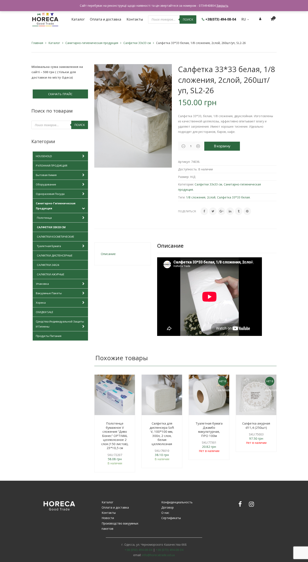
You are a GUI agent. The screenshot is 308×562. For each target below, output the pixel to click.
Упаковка (42, 284)
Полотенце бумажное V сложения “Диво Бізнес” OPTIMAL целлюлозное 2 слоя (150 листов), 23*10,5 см (114, 435)
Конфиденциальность (177, 502)
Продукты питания (48, 336)
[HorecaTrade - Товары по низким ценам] (45, 19)
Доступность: (187, 169)
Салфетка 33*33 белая (233, 197)
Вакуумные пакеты (49, 293)
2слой (211, 197)
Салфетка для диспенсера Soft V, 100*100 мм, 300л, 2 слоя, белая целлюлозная (162, 433)
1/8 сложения (195, 197)
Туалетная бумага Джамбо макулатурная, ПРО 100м (209, 429)
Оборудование (46, 184)
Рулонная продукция (51, 165)
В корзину (222, 146)
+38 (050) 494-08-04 (138, 550)
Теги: (181, 197)
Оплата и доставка (115, 507)
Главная (37, 43)
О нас (165, 513)
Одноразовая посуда (50, 194)
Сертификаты (171, 518)
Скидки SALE (44, 312)
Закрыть (222, 6)
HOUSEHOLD (44, 156)
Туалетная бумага (49, 246)
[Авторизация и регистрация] (260, 19)
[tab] (122, 254)
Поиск (188, 19)
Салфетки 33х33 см (137, 43)
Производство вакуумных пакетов (120, 526)
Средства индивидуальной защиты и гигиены (60, 324)
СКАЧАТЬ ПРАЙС (60, 94)
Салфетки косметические (55, 236)
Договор (167, 507)
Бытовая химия (46, 175)
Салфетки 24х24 (48, 265)
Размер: (183, 177)
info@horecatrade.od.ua (158, 555)
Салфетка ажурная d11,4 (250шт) (256, 425)
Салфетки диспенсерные (54, 255)
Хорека (41, 302)
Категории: (186, 184)
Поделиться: (187, 211)
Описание (108, 254)
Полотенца (44, 218)
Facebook (240, 504)
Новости (108, 518)
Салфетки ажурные (50, 274)
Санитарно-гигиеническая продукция (91, 43)
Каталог (54, 43)
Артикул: (184, 162)
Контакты (109, 513)
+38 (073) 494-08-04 (169, 550)
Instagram (251, 504)
